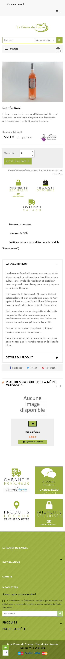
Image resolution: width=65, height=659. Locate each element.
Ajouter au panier (18, 161)
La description (16, 264)
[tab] (32, 264)
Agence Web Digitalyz (32, 648)
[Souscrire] (59, 613)
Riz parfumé (32, 432)
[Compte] (58, 11)
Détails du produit (19, 357)
